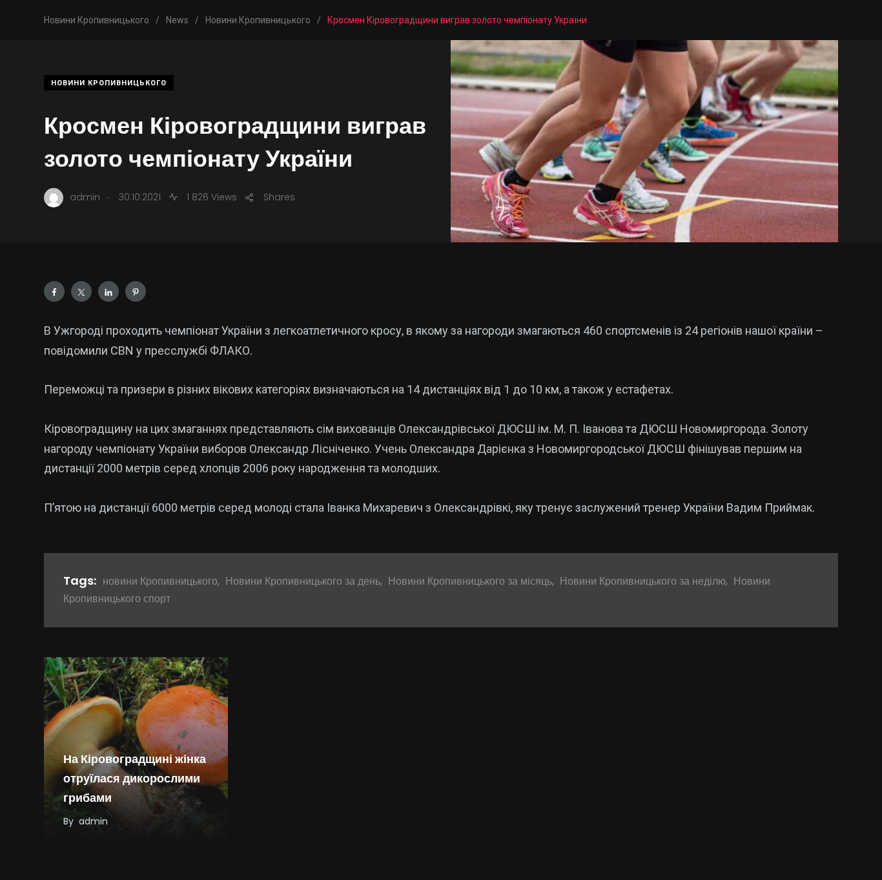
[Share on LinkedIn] (108, 291)
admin (93, 821)
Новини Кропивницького (109, 83)
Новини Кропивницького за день (302, 581)
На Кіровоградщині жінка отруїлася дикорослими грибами (134, 778)
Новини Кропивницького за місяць (470, 581)
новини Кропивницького (160, 581)
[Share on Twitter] (81, 291)
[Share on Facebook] (54, 291)
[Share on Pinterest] (135, 291)
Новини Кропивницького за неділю (643, 581)
